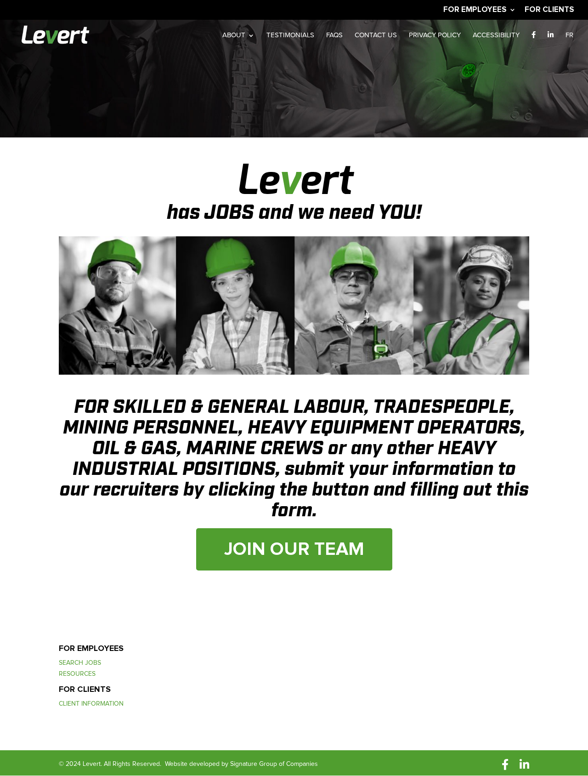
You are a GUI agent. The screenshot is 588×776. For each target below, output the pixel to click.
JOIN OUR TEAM (294, 549)
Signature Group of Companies (274, 764)
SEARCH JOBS (80, 663)
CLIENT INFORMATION (91, 704)
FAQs (334, 35)
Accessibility (496, 35)
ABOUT (233, 35)
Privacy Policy (435, 35)
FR (569, 35)
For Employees (475, 10)
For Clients (549, 10)
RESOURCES (77, 674)
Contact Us (376, 35)
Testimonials (290, 35)
